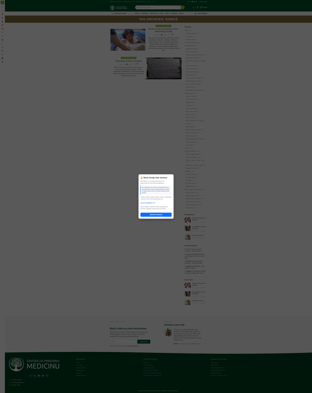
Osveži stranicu (156, 214)
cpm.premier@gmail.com (147, 203)
